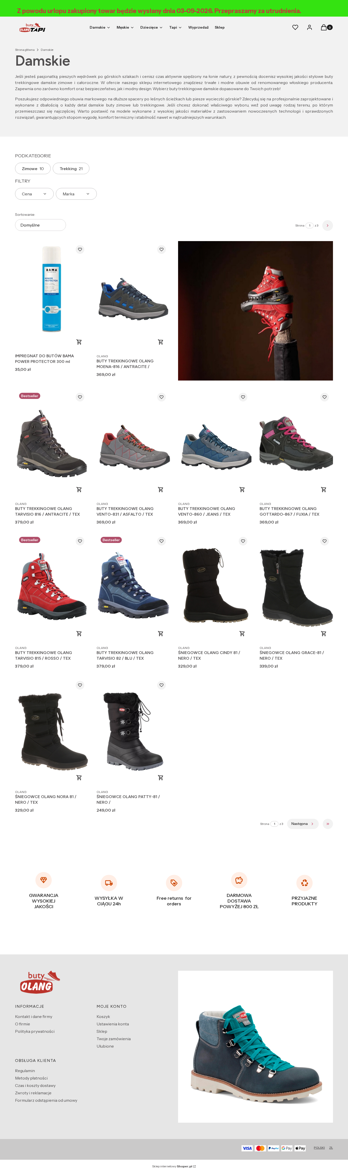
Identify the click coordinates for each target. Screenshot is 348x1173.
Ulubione (105, 1046)
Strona (299, 225)
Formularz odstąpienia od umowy (46, 1100)
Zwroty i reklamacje (33, 1092)
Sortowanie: (25, 214)
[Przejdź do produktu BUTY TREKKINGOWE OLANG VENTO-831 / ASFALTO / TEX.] (133, 444)
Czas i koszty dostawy (35, 1085)
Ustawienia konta (113, 1023)
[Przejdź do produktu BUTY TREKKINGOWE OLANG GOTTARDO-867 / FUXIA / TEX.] (296, 444)
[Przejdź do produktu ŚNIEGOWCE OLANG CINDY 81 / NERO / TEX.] (214, 588)
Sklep (102, 1031)
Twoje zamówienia (114, 1038)
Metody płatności (31, 1078)
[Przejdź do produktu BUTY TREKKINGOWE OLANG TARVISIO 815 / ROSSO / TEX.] (51, 588)
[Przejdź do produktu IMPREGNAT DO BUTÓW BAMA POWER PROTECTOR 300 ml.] (51, 296)
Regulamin (25, 1070)
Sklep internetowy (172, 1166)
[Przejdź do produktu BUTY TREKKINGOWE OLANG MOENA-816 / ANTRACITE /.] (133, 296)
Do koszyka (79, 342)
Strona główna (25, 50)
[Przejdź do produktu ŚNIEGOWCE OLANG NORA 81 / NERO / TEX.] (51, 732)
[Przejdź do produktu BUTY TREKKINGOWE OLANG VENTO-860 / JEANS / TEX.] (214, 444)
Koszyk (103, 1016)
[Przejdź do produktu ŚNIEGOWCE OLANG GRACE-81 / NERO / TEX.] (296, 588)
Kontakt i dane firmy (33, 1016)
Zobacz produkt (161, 342)
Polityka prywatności (35, 1031)
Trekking (71, 168)
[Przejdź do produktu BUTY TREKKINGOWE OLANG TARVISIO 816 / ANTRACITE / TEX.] (51, 444)
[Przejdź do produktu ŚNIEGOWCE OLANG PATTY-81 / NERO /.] (133, 732)
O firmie (22, 1023)
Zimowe (33, 168)
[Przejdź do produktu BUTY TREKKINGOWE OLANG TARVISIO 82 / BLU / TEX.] (133, 588)
